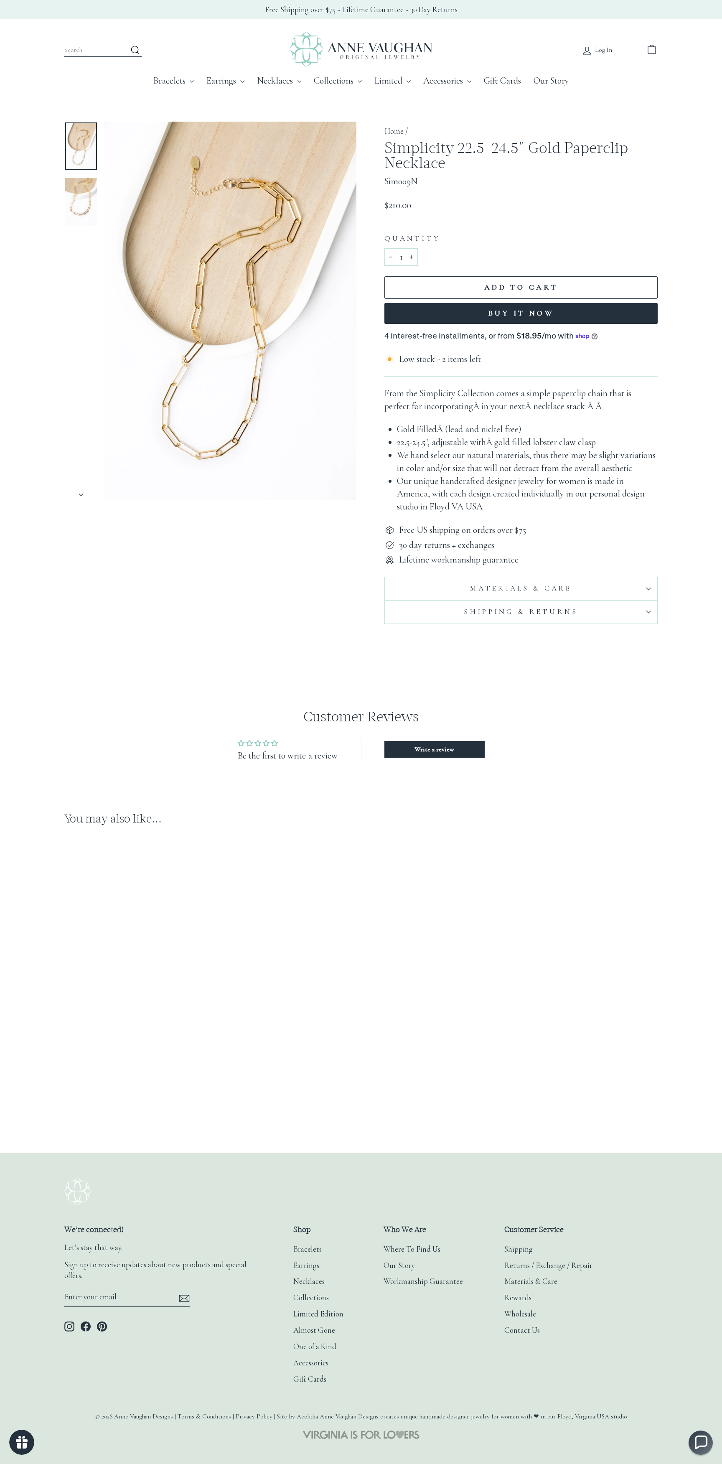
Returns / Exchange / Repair (548, 1265)
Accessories (444, 80)
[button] (701, 1443)
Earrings (222, 80)
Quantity (412, 238)
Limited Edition (318, 1314)
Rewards (517, 1297)
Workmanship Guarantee (423, 1281)
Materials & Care (521, 588)
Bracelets (170, 80)
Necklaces (276, 80)
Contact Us (522, 1330)
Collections (335, 80)
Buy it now (521, 313)
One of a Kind (314, 1346)
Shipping (518, 1249)
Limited (389, 80)
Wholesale (520, 1314)
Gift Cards (502, 80)
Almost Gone (314, 1330)
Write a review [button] (434, 749)
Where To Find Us (412, 1249)
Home (394, 131)
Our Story (551, 80)
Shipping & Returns (521, 611)
